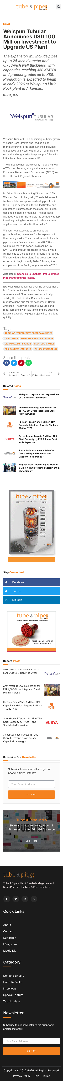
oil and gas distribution (18, 344)
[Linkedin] (24, 899)
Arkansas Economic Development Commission (28, 333)
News (6, 23)
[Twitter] (15, 899)
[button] (5, 7)
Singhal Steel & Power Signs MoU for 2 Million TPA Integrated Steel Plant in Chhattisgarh (39, 467)
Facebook (17, 582)
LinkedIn (16, 599)
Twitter (16, 591)
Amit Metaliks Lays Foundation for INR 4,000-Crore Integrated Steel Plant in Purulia (37, 410)
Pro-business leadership (18, 349)
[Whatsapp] (34, 899)
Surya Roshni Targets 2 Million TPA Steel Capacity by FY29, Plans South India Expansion (38, 439)
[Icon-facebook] (6, 899)
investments (11, 338)
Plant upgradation (44, 344)
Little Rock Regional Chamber (37, 338)
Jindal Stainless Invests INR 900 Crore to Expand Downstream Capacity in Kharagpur (36, 453)
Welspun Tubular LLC (46, 349)
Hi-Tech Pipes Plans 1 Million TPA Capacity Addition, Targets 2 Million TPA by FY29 (38, 424)
